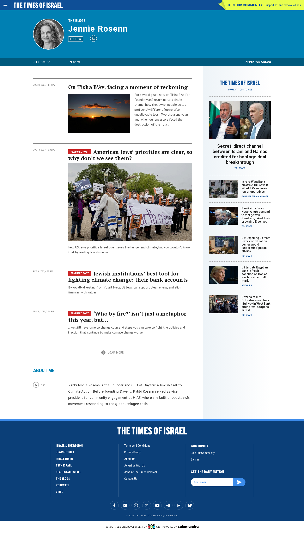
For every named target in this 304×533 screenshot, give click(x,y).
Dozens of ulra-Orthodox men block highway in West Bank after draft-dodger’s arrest (256, 303)
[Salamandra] (188, 526)
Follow (75, 39)
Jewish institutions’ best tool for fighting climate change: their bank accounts (128, 276)
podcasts (62, 485)
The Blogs (77, 20)
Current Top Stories (240, 89)
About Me (75, 61)
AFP (266, 196)
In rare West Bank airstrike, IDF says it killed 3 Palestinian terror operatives (255, 186)
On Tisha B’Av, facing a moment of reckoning (128, 86)
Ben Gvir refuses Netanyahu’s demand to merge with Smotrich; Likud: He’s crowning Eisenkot (256, 215)
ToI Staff (240, 168)
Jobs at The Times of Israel (140, 472)
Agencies (247, 285)
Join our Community (245, 5)
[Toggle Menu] (5, 5)
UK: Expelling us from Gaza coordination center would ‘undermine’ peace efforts (256, 244)
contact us (130, 478)
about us (129, 459)
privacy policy (132, 452)
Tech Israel (64, 465)
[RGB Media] (155, 526)
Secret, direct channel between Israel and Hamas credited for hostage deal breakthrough (240, 154)
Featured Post (80, 151)
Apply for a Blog (258, 61)
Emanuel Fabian (250, 196)
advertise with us (134, 465)
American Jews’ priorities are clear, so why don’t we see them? (130, 154)
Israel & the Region (69, 445)
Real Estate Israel (68, 472)
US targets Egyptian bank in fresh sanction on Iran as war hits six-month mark (255, 274)
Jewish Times (65, 452)
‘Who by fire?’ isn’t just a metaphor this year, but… (127, 316)
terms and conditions (137, 445)
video (59, 492)
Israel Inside (64, 459)
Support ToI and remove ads (283, 5)
